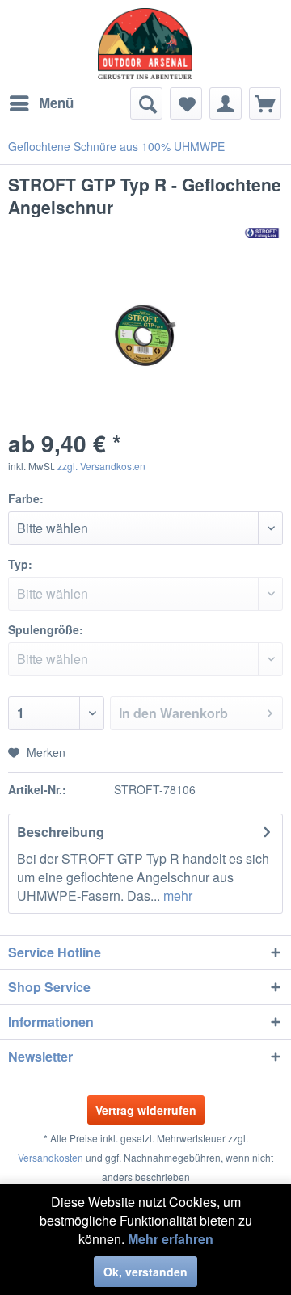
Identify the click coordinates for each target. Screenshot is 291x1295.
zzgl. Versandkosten (101, 466)
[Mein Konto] (225, 103)
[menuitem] (41, 103)
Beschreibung (60, 831)
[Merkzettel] (186, 103)
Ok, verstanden (145, 1271)
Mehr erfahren (170, 1239)
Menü (56, 102)
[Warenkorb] (265, 103)
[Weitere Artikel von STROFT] (262, 232)
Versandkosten (50, 1157)
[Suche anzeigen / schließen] (146, 103)
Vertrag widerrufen (145, 1110)
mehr (176, 895)
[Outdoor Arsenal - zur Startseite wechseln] (145, 43)
